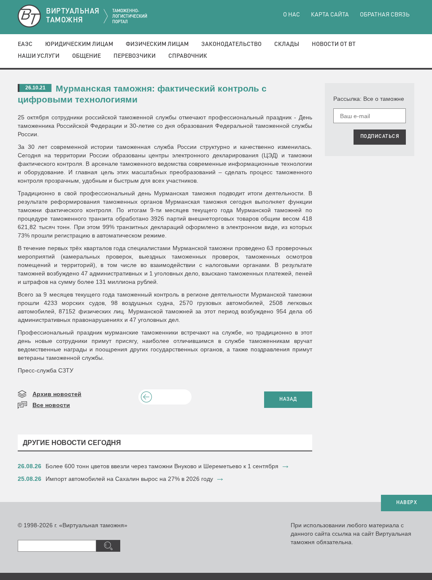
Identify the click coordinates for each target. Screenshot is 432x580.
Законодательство (231, 44)
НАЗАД (288, 399)
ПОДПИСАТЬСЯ (380, 136)
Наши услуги (38, 56)
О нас (291, 15)
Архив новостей (56, 394)
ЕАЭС (25, 44)
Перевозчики (134, 56)
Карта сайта (330, 15)
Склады (286, 44)
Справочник (187, 56)
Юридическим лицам (79, 44)
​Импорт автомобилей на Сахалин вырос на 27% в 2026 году (129, 478)
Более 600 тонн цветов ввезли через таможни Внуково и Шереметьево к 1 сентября (162, 466)
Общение (86, 56)
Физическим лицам (157, 44)
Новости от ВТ (334, 44)
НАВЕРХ (406, 502)
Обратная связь (385, 15)
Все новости (51, 405)
